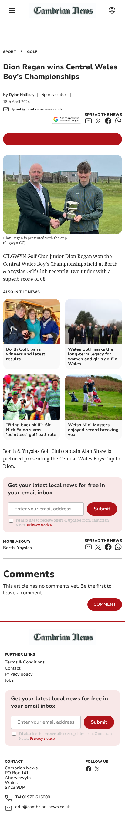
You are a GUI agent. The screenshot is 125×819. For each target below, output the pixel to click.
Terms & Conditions (25, 662)
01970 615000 (36, 797)
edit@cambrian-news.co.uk (42, 807)
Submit (102, 509)
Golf (32, 51)
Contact (12, 668)
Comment (104, 604)
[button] (12, 10)
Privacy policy (18, 674)
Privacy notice (39, 525)
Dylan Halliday (21, 94)
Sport (9, 51)
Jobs (9, 680)
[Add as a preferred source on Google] (66, 119)
